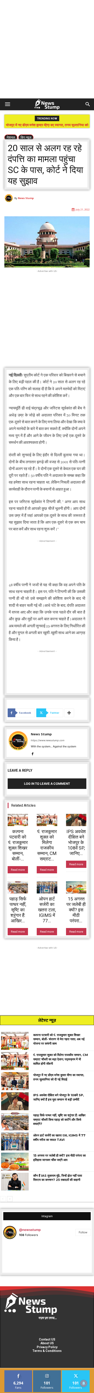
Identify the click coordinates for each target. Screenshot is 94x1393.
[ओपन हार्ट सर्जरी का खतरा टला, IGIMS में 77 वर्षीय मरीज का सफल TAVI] (47, 887)
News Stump (26, 198)
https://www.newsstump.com (47, 740)
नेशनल (11, 137)
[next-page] (9, 1199)
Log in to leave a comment (47, 783)
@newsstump (30, 1230)
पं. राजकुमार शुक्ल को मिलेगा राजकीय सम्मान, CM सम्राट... (47, 845)
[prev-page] (2, 1199)
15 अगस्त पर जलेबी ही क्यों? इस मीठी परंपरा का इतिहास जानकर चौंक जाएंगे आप (59, 1158)
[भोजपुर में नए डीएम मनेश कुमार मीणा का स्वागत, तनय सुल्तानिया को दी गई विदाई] (15, 1081)
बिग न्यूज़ (26, 137)
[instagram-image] (17, 1257)
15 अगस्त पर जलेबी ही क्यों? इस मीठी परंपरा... (76, 909)
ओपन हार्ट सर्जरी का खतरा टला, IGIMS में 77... (47, 909)
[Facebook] (32, 752)
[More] (69, 712)
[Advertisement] (47, 49)
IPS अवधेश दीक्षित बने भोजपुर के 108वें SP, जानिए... (76, 842)
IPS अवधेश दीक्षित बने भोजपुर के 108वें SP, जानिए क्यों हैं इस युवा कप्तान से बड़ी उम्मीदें (47, 127)
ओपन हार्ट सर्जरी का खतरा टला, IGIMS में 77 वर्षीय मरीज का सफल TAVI (59, 1137)
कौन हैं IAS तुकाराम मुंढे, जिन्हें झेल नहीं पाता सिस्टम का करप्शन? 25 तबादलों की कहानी (57, 1178)
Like (18, 1372)
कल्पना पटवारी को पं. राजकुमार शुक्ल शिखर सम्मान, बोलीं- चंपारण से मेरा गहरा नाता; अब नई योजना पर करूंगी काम (59, 1039)
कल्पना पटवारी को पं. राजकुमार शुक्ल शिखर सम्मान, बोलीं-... (18, 845)
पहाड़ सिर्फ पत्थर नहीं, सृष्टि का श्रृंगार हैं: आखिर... (17, 909)
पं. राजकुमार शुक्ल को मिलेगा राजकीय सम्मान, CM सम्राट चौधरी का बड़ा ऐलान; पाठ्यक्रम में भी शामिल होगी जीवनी (60, 1059)
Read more (18, 869)
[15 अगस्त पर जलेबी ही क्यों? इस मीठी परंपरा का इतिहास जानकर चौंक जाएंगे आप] (76, 887)
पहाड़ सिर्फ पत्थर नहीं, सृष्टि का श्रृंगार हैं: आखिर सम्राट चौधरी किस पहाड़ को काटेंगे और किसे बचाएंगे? (59, 1119)
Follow (83, 1232)
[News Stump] (9, 198)
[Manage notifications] (83, 1383)
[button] (7, 104)
